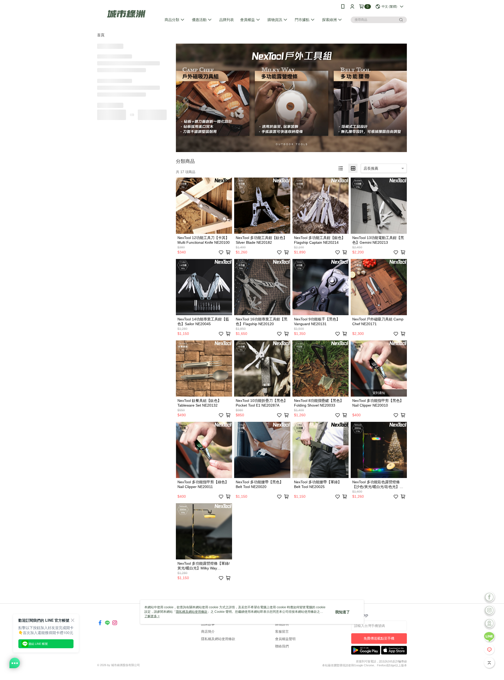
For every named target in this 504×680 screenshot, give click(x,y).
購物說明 (282, 624)
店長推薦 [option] (371, 168)
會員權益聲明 (285, 639)
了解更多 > (152, 616)
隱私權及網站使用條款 (218, 639)
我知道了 (342, 612)
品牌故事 (208, 624)
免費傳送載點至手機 (379, 638)
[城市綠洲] (126, 13)
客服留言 (282, 632)
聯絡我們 (282, 646)
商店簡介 (208, 632)
